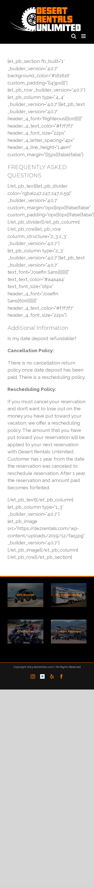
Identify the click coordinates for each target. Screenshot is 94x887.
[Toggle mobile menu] (83, 35)
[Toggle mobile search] (73, 35)
